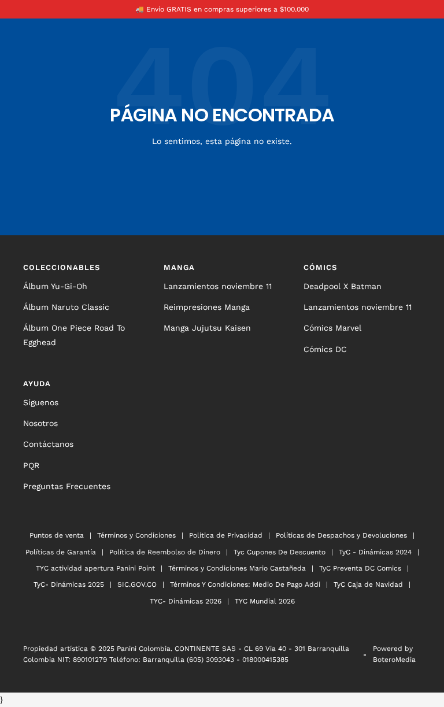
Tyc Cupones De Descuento (279, 552)
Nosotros (40, 423)
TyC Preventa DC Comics (360, 568)
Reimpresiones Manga (207, 307)
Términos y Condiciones (136, 535)
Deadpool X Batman (343, 286)
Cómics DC (325, 349)
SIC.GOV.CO (137, 584)
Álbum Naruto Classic (66, 307)
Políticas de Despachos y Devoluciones (341, 535)
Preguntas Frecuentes (66, 486)
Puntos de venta (56, 535)
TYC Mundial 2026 (265, 601)
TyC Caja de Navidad (368, 584)
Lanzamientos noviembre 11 (218, 286)
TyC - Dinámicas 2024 (375, 552)
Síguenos (40, 402)
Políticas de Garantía (60, 552)
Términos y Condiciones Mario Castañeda (237, 568)
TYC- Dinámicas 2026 (185, 601)
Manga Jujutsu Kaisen (207, 327)
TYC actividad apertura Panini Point (95, 568)
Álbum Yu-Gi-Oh (55, 286)
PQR (31, 465)
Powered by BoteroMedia (394, 654)
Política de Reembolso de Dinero (164, 552)
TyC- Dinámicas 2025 (69, 584)
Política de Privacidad (225, 535)
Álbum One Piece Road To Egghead (74, 334)
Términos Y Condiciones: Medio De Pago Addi (245, 584)
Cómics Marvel (332, 327)
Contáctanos (48, 444)
